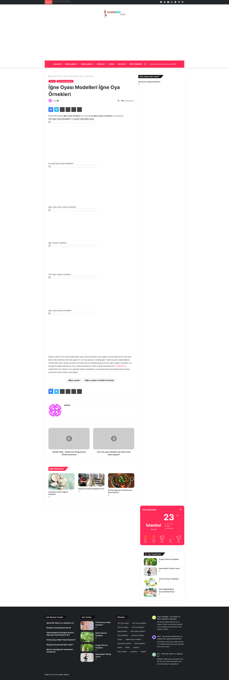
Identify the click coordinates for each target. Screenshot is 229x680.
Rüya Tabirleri (136, 64)
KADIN (120, 647)
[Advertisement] (114, 39)
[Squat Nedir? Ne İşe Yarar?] (150, 571)
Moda (111, 64)
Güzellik (100, 64)
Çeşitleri (143, 651)
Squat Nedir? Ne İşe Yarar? (62, 1)
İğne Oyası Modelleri (65, 81)
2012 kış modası (123, 627)
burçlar (120, 639)
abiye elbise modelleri (138, 631)
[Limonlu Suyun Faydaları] (150, 582)
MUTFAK (121, 64)
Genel (60, 76)
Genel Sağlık (86, 64)
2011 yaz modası (123, 623)
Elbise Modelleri (140, 643)
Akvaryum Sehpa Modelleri (149, 82)
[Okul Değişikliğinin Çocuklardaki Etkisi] (150, 592)
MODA (127, 647)
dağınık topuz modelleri (133, 639)
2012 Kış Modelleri (138, 627)
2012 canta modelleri (139, 623)
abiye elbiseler (122, 631)
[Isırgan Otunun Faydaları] (150, 561)
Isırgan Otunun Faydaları (169, 559)
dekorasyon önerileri (124, 643)
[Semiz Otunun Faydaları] (87, 637)
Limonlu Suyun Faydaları (169, 579)
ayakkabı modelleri (137, 635)
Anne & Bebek (70, 64)
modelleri (136, 647)
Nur (158, 654)
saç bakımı (133, 651)
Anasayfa (58, 64)
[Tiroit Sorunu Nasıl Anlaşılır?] (87, 625)
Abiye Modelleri (123, 635)
